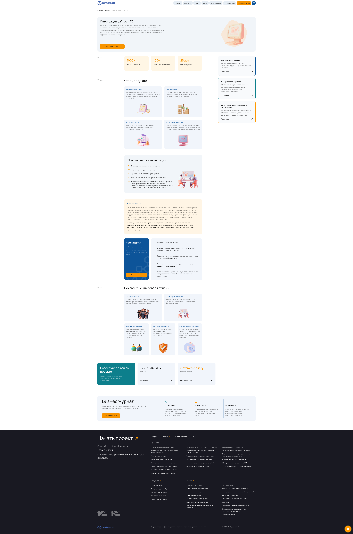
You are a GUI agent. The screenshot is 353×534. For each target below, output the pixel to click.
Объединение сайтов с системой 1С (163, 473)
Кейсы (205, 3)
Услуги (197, 3)
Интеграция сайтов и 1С (230, 495)
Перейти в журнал (111, 416)
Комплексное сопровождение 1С (198, 499)
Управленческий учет (158, 496)
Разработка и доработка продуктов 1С (235, 488)
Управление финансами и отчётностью (164, 466)
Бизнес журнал (216, 3)
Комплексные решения (159, 492)
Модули (154, 436)
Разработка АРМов (228, 515)
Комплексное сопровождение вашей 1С (164, 470)
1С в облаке (226, 502)
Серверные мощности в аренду (197, 502)
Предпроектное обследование (197, 488)
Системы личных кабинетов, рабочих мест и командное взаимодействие (237, 455)
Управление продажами (159, 499)
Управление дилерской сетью (161, 459)
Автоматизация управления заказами (164, 463)
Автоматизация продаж (159, 456)
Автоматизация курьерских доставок (199, 459)
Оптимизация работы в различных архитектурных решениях (234, 510)
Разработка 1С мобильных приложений (235, 506)
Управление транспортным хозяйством (200, 456)
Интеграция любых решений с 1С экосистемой (238, 492)
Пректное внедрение (194, 495)
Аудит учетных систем (194, 492)
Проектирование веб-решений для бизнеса (237, 466)
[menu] (254, 3)
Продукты (187, 3)
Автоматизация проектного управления (236, 450)
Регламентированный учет (160, 489)
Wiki (194, 436)
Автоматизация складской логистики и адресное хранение (164, 451)
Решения (178, 3)
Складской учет (156, 485)
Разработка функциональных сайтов (234, 499)
